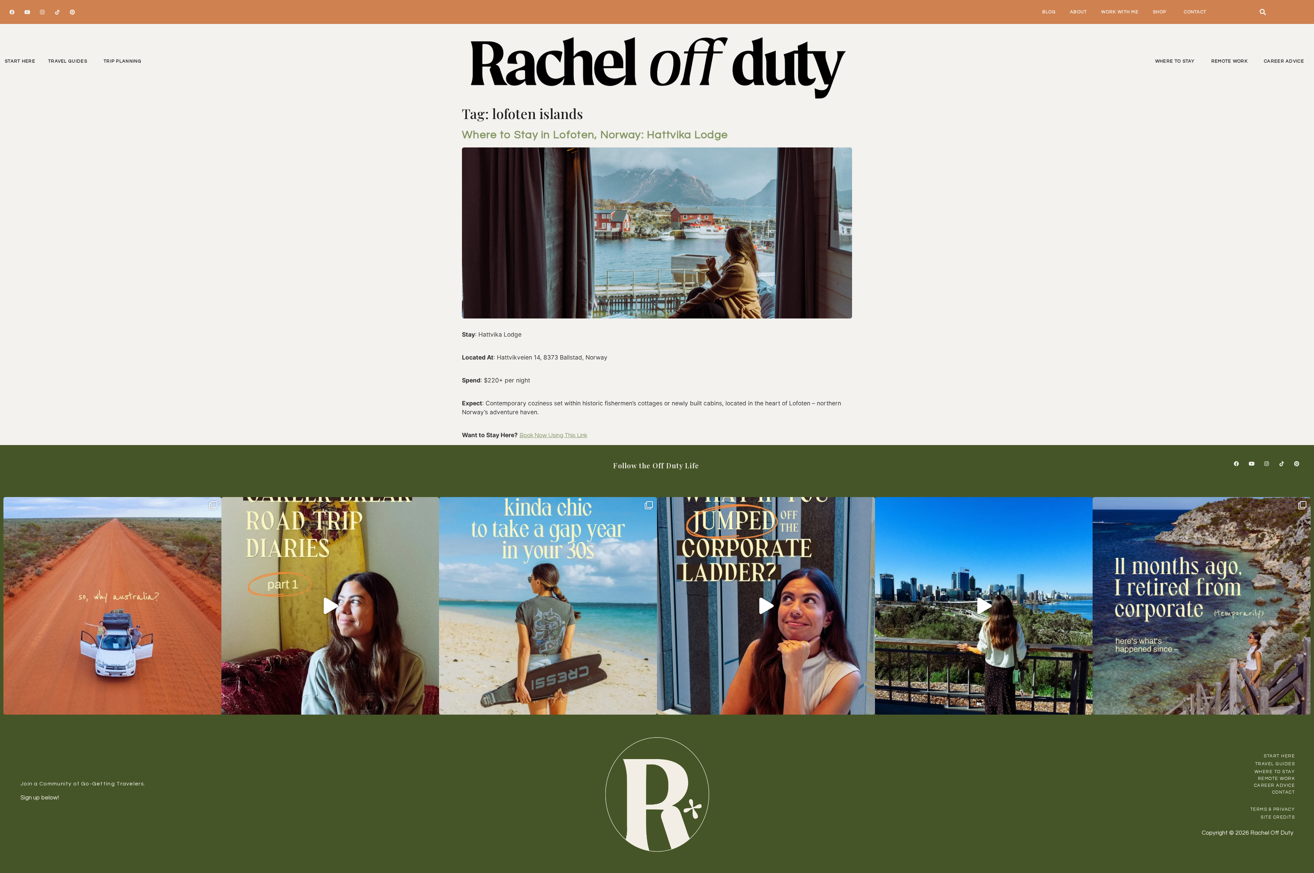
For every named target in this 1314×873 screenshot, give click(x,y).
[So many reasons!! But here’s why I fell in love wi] (112, 606)
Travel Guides (67, 61)
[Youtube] (27, 12)
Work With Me (1119, 12)
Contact (1195, 12)
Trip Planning (122, 61)
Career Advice (1284, 61)
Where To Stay (1175, 61)
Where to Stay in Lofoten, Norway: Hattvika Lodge (595, 135)
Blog (1049, 12)
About (1078, 12)
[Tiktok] (57, 12)
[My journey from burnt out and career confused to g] (1202, 606)
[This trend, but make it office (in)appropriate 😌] (548, 606)
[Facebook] (12, 12)
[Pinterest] (72, 12)
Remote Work (1229, 61)
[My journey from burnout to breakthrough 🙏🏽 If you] (984, 606)
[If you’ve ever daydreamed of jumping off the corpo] (766, 606)
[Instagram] (42, 12)
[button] (1263, 12)
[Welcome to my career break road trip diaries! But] (330, 606)
